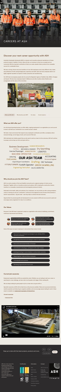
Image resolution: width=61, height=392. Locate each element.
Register (55, 351)
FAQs (32, 367)
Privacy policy (33, 385)
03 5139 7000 (43, 374)
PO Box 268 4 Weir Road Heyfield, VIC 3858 (44, 371)
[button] (58, 2)
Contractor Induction (35, 381)
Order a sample (34, 376)
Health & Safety (34, 372)
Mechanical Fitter (9, 297)
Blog (32, 374)
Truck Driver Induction (35, 383)
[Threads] (59, 378)
